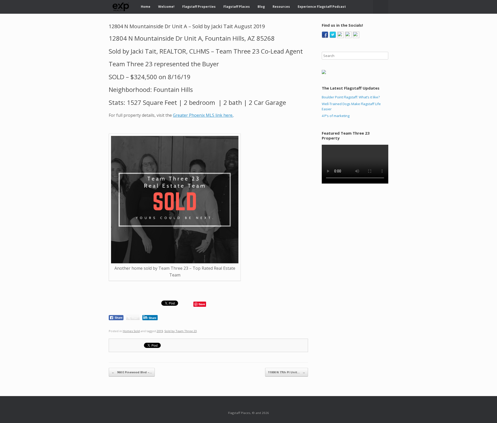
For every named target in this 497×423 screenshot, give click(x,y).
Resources (281, 6)
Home (145, 6)
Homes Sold (131, 331)
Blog (261, 6)
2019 (160, 331)
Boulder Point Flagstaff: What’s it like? (351, 97)
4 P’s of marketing (335, 115)
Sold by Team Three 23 (180, 331)
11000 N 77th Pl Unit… (286, 372)
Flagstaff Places (236, 6)
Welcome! (166, 6)
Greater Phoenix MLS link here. (203, 115)
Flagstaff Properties (199, 6)
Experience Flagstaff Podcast (322, 6)
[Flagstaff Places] (121, 7)
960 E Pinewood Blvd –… (132, 372)
